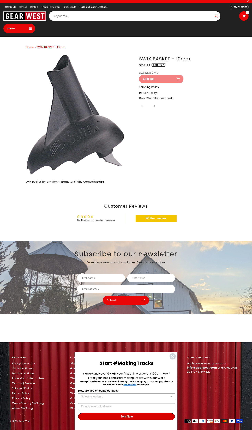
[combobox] (125, 397)
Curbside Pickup (23, 368)
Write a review (156, 218)
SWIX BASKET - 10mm (51, 47)
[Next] (154, 106)
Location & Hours (23, 373)
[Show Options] (171, 397)
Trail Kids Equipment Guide (93, 6)
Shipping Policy (22, 388)
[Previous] (143, 106)
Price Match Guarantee (28, 378)
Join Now (127, 416)
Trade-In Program (51, 6)
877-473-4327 (200, 372)
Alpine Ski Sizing (22, 408)
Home (30, 47)
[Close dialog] (172, 356)
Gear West (24, 421)
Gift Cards (10, 6)
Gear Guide (70, 6)
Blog (73, 408)
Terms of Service (23, 383)
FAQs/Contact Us (24, 363)
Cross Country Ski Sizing (28, 403)
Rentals (34, 6)
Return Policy (21, 393)
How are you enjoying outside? (98, 390)
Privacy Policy (21, 398)
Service (23, 6)
